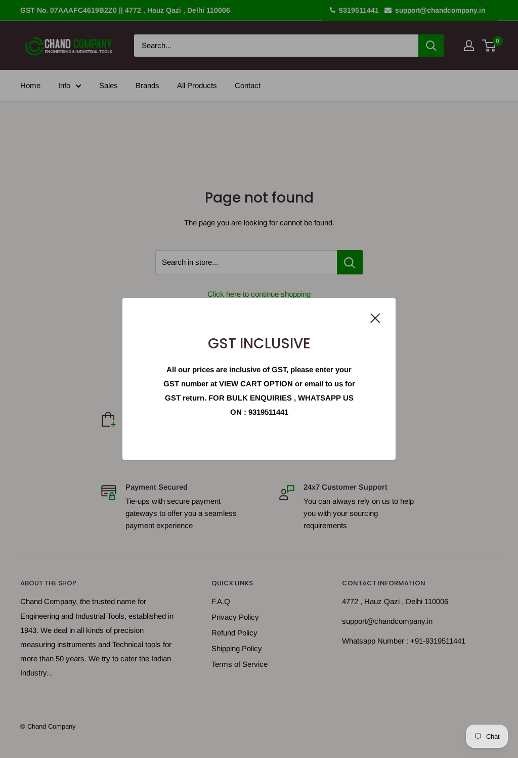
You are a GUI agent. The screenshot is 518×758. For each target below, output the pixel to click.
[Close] (375, 317)
